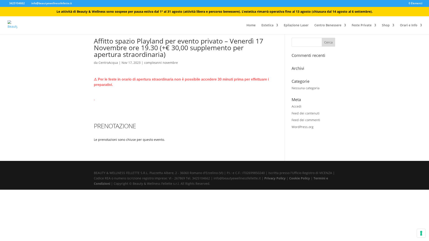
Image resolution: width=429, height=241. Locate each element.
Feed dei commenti (306, 120)
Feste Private (362, 25)
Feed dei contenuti (306, 113)
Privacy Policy (275, 178)
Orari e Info (408, 25)
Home (251, 25)
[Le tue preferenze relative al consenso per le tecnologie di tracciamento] (421, 233)
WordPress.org (302, 127)
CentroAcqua (108, 62)
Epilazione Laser (296, 25)
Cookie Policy (300, 178)
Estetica (267, 25)
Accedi (296, 106)
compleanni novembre (161, 62)
